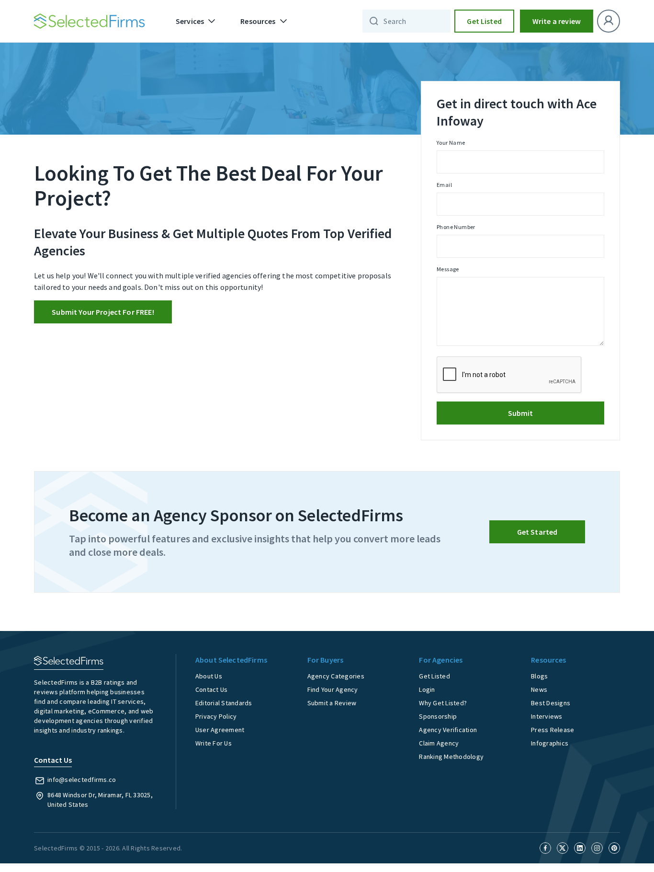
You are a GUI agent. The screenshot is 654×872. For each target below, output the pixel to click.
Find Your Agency (332, 689)
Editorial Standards (223, 703)
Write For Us (213, 743)
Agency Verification (448, 729)
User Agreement (220, 729)
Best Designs (550, 703)
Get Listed (484, 21)
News (539, 689)
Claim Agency (439, 743)
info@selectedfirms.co (81, 779)
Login (427, 689)
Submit (520, 413)
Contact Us (211, 689)
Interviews (547, 716)
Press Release (552, 729)
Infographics (549, 743)
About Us (208, 676)
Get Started (537, 532)
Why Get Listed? (443, 703)
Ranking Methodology (451, 756)
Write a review (556, 21)
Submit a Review (332, 703)
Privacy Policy (216, 716)
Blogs (539, 676)
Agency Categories (335, 676)
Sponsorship (438, 716)
